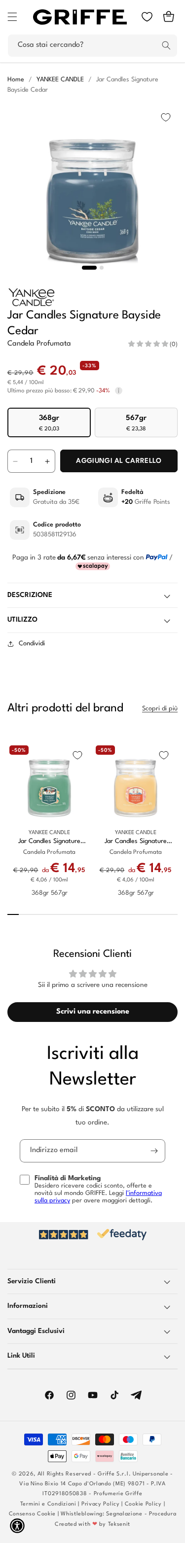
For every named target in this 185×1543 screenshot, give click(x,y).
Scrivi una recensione (92, 1012)
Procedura (162, 1514)
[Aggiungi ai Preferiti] (166, 117)
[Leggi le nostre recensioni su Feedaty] (92, 1235)
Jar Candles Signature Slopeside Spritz (136, 841)
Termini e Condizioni (48, 1504)
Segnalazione (124, 1514)
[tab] (89, 268)
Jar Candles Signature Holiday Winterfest (49, 841)
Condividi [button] (32, 643)
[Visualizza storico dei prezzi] (118, 391)
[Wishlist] (147, 17)
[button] (12, 17)
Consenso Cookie (32, 1514)
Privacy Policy (100, 1504)
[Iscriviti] (154, 1150)
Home (15, 79)
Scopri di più (160, 708)
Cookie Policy (143, 1504)
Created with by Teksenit (92, 1524)
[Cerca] (166, 45)
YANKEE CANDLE (60, 79)
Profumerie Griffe (118, 1494)
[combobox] (92, 46)
